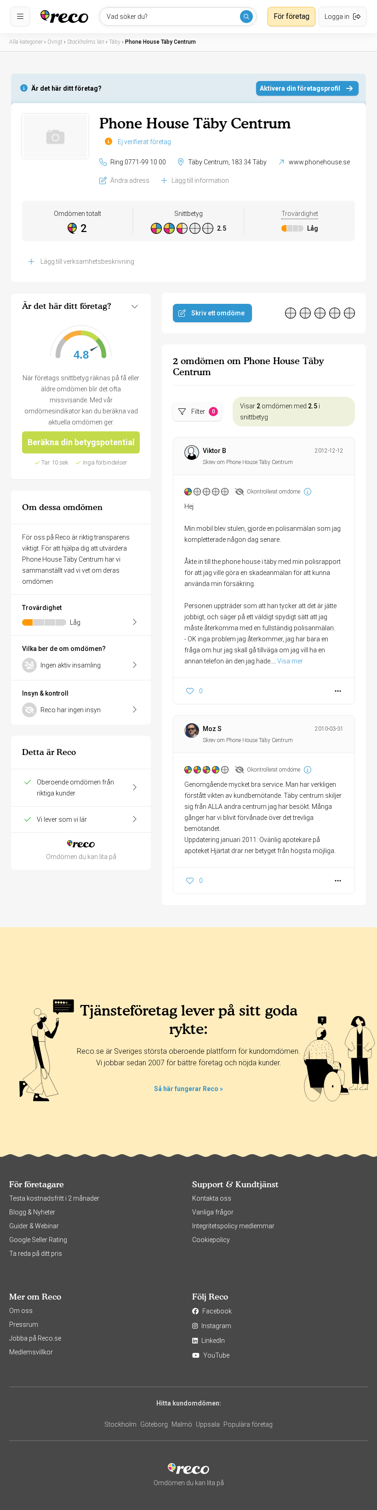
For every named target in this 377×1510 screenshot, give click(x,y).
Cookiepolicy (211, 1239)
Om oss (21, 1310)
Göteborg (154, 1424)
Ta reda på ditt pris (35, 1253)
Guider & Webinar (34, 1226)
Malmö (181, 1424)
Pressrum (23, 1324)
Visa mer (290, 661)
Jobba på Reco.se (35, 1338)
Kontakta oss (211, 1198)
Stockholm (120, 1424)
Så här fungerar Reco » (188, 1088)
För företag (291, 16)
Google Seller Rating (38, 1239)
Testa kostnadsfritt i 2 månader (54, 1198)
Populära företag (248, 1424)
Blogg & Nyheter (32, 1212)
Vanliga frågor (213, 1212)
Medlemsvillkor (31, 1352)
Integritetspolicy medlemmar (233, 1226)
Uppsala (208, 1424)
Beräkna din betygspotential (81, 442)
